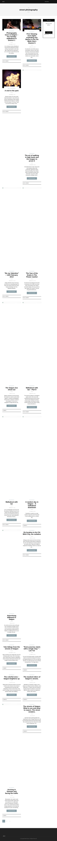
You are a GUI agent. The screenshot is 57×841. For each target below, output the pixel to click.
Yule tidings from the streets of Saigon (11, 648)
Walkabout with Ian (12, 503)
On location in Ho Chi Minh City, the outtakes (32, 533)
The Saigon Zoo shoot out (11, 389)
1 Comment (4, 410)
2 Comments (25, 525)
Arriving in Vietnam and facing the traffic (11, 791)
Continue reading (11, 56)
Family (9, 88)
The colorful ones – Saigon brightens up (12, 678)
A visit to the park (12, 91)
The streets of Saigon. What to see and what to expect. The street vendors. (32, 709)
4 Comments (25, 699)
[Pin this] (20, 61)
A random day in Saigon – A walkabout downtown (31, 504)
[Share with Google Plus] (19, 61)
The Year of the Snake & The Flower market (32, 275)
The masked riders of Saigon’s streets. (31, 678)
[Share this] (16, 61)
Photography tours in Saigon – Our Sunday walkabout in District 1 (11, 36)
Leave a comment (5, 61)
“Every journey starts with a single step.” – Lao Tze (31, 649)
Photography (13, 88)
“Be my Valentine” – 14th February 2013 (11, 275)
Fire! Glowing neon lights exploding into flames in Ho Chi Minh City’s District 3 (31, 38)
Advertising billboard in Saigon (11, 617)
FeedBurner (51, 34)
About (3, 1)
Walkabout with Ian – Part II (32, 389)
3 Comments (25, 731)
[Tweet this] (17, 61)
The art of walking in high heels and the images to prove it (32, 158)
